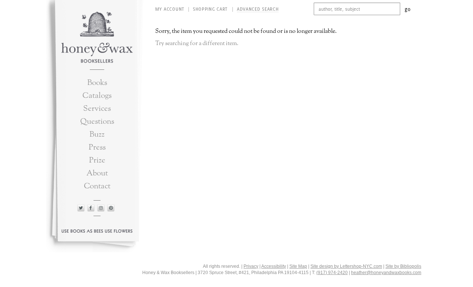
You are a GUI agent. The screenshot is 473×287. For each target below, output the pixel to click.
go (408, 9)
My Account (169, 9)
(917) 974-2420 (332, 272)
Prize (97, 160)
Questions (97, 122)
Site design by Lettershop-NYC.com (346, 266)
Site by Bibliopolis (403, 266)
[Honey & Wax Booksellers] (97, 38)
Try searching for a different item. (196, 44)
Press (97, 147)
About (97, 173)
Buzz (97, 135)
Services (97, 109)
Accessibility (273, 266)
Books (97, 83)
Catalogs (97, 96)
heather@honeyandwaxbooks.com (386, 272)
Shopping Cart (211, 9)
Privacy (251, 266)
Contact (97, 186)
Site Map (298, 266)
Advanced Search (258, 9)
